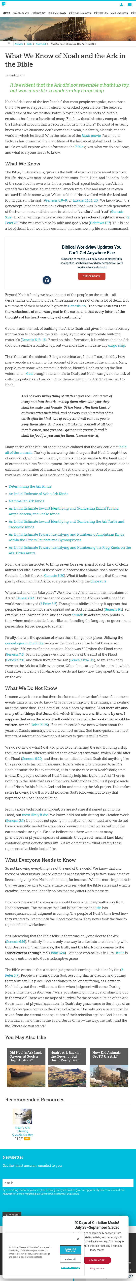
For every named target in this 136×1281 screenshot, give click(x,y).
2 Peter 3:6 (48, 604)
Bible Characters (57, 12)
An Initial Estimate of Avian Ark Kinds (38, 494)
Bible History (101, 12)
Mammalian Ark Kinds (26, 501)
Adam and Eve (21, 12)
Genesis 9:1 (113, 609)
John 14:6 (57, 953)
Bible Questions (119, 12)
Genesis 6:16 (15, 942)
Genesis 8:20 (54, 576)
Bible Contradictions (80, 12)
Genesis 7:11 (15, 660)
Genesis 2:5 (15, 820)
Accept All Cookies (70, 1250)
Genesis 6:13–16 (34, 340)
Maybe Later (97, 1268)
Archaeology (38, 12)
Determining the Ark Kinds (30, 486)
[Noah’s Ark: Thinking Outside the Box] (23, 1116)
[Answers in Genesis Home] (11, 4)
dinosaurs (98, 581)
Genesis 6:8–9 (56, 200)
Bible (29, 44)
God (29, 373)
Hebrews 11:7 (100, 223)
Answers (19, 44)
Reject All (70, 1259)
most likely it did (35, 815)
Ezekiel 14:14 (82, 200)
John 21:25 (39, 725)
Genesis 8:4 (25, 598)
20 (96, 200)
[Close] (78, 1238)
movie (91, 135)
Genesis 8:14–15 (82, 660)
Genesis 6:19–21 (87, 436)
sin (99, 908)
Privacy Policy (55, 1190)
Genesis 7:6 (15, 654)
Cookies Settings (70, 1267)
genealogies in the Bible (24, 643)
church (77, 615)
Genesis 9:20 (31, 759)
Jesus (119, 953)
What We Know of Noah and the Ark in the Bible (73, 44)
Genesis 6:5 (77, 306)
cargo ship (116, 345)
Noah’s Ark (41, 44)
